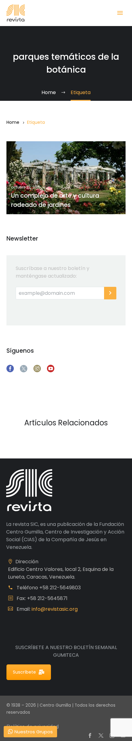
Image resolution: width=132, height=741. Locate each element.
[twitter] (23, 368)
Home (12, 122)
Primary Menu (120, 12)
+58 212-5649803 (60, 587)
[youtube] (50, 368)
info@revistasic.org (55, 609)
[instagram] (37, 368)
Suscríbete (24, 672)
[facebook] (10, 368)
